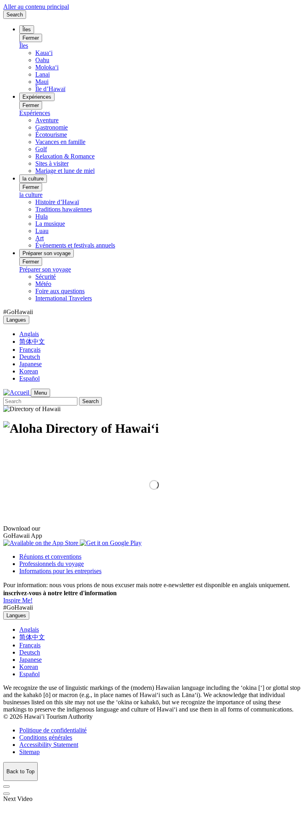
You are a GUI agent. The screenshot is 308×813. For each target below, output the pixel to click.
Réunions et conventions (50, 556)
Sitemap (29, 751)
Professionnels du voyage (51, 563)
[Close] (6, 786)
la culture (33, 179)
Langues (16, 320)
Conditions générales (45, 737)
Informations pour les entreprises (60, 571)
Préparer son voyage (46, 253)
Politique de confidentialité (53, 730)
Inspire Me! (17, 600)
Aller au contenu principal (36, 6)
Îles (26, 29)
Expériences (36, 97)
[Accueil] (17, 392)
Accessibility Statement (48, 744)
